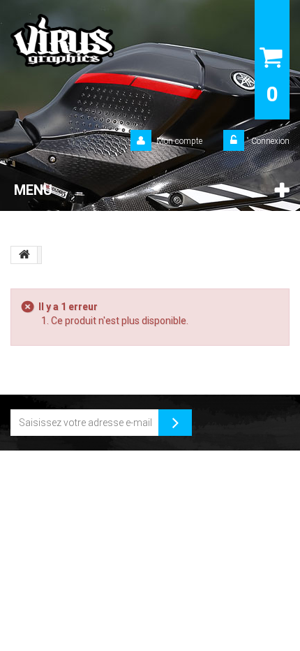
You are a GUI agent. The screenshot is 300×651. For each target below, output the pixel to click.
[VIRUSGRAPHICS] (105, 40)
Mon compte (179, 141)
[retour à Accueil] (24, 255)
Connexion (269, 141)
